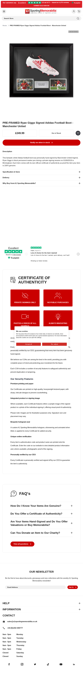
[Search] (78, 18)
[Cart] (79, 11)
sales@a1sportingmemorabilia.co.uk (22, 621)
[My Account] (74, 11)
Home (5, 25)
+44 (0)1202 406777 (15, 628)
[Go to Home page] (40, 11)
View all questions (21, 544)
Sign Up (71, 587)
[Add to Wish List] (78, 133)
